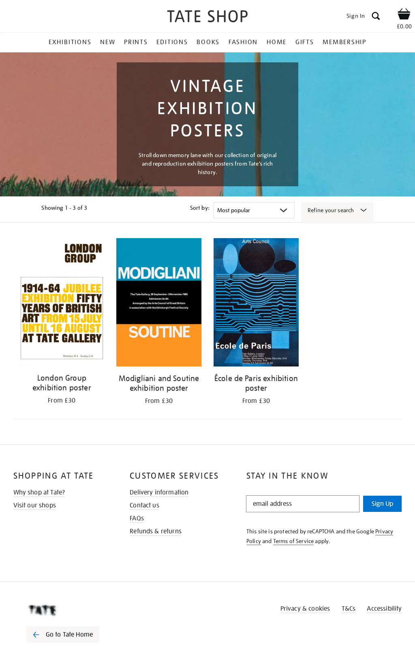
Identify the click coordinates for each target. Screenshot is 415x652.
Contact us (144, 505)
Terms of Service (293, 541)
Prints (136, 42)
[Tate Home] (68, 610)
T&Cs (349, 609)
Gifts (304, 42)
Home (277, 42)
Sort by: (200, 207)
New (107, 42)
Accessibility (384, 609)
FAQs (137, 518)
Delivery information (159, 492)
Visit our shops (34, 505)
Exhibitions (70, 42)
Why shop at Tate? (39, 492)
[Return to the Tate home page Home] (207, 17)
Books (208, 42)
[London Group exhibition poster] (62, 303)
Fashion (243, 42)
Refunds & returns (156, 531)
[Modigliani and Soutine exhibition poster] (158, 303)
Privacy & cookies (305, 609)
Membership (344, 42)
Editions (172, 42)
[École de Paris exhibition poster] (256, 303)
